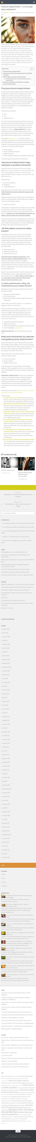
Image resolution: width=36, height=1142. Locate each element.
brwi (11, 101)
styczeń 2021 (6, 754)
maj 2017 (5, 853)
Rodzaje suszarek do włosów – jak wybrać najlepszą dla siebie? (17, 575)
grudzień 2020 (6, 758)
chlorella (13, 1076)
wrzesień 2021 (6, 735)
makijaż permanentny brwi (19, 1096)
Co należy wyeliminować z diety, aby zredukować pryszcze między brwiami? (18, 79)
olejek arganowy (29, 1116)
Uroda (4, 882)
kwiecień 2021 (6, 743)
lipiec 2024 (5, 705)
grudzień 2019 (6, 785)
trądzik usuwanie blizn (15, 1121)
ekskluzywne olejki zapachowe (9, 1083)
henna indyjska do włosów (13, 1090)
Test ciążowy (4, 597)
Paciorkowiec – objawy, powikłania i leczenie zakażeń (15, 1037)
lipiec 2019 (5, 800)
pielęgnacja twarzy (13, 138)
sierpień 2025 (6, 674)
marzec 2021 (6, 747)
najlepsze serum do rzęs (14, 1103)
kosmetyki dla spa (30, 1092)
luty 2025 (5, 697)
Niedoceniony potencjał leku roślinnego (15, 403)
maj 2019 (5, 808)
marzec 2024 (6, 709)
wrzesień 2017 (6, 838)
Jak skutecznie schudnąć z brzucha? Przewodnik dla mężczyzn (19, 523)
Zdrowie (5, 886)
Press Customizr (27, 1137)
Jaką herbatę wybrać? (6, 1055)
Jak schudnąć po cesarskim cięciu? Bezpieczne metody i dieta (18, 527)
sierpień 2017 (6, 842)
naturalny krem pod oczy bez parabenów (16, 1113)
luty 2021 (5, 751)
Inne (4, 878)
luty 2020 (5, 781)
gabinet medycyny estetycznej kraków (15, 1085)
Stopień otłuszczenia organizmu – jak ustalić (12, 1017)
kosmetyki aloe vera (22, 1092)
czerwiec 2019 (6, 804)
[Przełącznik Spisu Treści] (31, 69)
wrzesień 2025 (6, 671)
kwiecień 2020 (6, 777)
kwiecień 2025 (6, 690)
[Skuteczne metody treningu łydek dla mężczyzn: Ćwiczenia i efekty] (26, 463)
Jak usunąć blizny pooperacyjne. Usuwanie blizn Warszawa (16, 1012)
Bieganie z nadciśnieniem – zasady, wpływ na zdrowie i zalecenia (17, 584)
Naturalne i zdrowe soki (7, 608)
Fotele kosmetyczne (23, 1083)
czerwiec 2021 (6, 739)
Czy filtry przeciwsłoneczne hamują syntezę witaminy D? (15, 1064)
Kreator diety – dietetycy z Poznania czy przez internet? (15, 590)
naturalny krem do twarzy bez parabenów (17, 1110)
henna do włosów (20, 1088)
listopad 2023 (6, 716)
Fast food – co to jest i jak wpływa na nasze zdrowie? (16, 536)
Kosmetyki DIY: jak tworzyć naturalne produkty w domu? (15, 572)
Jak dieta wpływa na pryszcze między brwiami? (14, 77)
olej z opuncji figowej (5, 1118)
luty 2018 (5, 819)
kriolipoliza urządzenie (5, 1094)
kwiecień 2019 (6, 812)
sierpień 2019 (6, 796)
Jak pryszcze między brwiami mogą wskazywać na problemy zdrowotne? (17, 74)
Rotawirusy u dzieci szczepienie (9, 1061)
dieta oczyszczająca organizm (18, 1080)
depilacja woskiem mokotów (18, 1078)
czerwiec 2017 (6, 850)
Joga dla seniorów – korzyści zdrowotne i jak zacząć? (15, 1067)
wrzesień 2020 (6, 766)
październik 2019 (7, 789)
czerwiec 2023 (6, 724)
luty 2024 (5, 713)
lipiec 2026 (5, 633)
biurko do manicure (6, 1076)
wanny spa (27, 1121)
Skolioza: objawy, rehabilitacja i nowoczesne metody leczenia (17, 1045)
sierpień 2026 (6, 629)
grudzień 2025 (6, 659)
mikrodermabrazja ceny (6, 1101)
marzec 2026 (6, 648)
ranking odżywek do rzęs (14, 1118)
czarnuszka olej (18, 1076)
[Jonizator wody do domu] (9, 462)
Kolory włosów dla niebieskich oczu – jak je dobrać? (18, 941)
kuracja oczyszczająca (16, 1094)
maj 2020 (5, 773)
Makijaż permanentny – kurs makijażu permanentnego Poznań (17, 1026)
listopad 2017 (6, 831)
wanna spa (22, 1121)
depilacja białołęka (27, 1076)
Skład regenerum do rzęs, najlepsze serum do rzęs (14, 552)
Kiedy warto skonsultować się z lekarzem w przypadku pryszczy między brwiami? (16, 83)
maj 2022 (5, 728)
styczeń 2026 (6, 655)
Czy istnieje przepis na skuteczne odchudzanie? (13, 600)
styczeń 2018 (6, 823)
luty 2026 (5, 652)
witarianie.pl (6, 12)
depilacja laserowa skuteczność (7, 1078)
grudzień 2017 (6, 827)
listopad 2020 (6, 762)
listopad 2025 (6, 663)
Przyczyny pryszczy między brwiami (11, 71)
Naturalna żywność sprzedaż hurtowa (17, 1106)
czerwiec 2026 (6, 636)
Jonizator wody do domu (7, 470)
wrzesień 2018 (6, 815)
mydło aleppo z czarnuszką (19, 1101)
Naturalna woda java (19, 1105)
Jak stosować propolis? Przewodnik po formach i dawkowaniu (17, 587)
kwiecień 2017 (6, 857)
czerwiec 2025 (6, 682)
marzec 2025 (6, 694)
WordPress (14, 1137)
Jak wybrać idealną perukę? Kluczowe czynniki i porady (15, 569)
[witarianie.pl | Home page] (6, 2)
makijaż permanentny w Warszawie (19, 1098)
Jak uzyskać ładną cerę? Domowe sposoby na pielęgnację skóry (17, 1023)
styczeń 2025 (6, 701)
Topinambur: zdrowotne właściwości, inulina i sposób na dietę (17, 1058)
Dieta (4, 874)
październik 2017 (7, 834)
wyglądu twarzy (18, 328)
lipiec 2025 (5, 678)
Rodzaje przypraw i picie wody (12, 397)
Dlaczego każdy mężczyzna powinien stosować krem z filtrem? (17, 1015)
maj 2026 (5, 640)
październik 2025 (7, 667)
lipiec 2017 (5, 846)
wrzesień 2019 (6, 792)
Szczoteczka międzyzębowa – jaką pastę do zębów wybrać (16, 1020)
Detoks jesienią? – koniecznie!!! (9, 1052)
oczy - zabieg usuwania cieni (17, 1116)
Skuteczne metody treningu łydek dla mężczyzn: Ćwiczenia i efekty (25, 474)
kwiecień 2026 (6, 644)
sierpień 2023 (6, 720)
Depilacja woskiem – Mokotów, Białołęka (11, 1029)
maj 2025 (5, 686)
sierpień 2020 (6, 770)
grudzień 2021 (6, 732)
